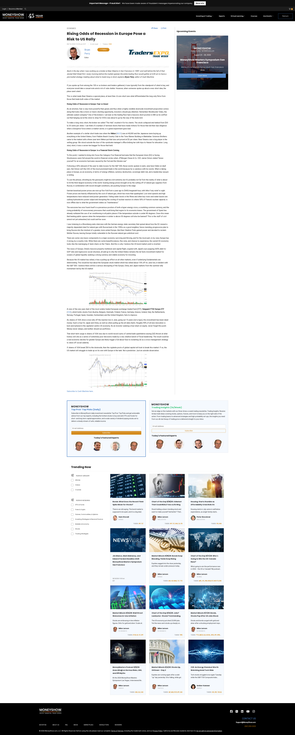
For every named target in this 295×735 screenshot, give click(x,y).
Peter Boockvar (204, 517)
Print (164, 28)
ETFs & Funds (79, 505)
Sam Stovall (124, 517)
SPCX (212, 635)
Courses (254, 16)
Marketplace (88, 725)
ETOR (134, 635)
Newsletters (104, 725)
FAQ (66, 725)
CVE (213, 692)
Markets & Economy (82, 524)
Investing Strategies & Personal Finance (89, 519)
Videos (77, 485)
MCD (172, 692)
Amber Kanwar (203, 685)
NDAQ (175, 581)
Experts (222, 16)
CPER (218, 635)
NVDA (209, 581)
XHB (176, 523)
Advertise (42, 725)
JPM (206, 581)
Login (4, 9)
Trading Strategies (81, 534)
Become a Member (16, 9)
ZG (179, 523)
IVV (203, 581)
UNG (136, 692)
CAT (170, 692)
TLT (142, 523)
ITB (181, 523)
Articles (77, 480)
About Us (55, 725)
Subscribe (106, 433)
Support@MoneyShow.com (246, 722)
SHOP (214, 581)
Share (155, 28)
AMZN (201, 635)
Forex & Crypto (80, 509)
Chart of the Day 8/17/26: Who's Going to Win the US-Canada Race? (204, 559)
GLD (205, 635)
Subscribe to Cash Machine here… (80, 391)
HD (172, 581)
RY (212, 581)
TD (217, 581)
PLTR (175, 692)
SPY (140, 523)
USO (142, 692)
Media (76, 725)
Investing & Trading (204, 16)
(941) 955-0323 (250, 726)
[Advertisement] (202, 109)
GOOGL (208, 635)
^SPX (181, 635)
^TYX (197, 635)
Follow (104, 50)
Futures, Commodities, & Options (86, 514)
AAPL (200, 581)
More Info (200, 3)
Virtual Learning (237, 16)
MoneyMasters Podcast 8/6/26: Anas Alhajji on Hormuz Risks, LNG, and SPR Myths (127, 670)
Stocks (77, 529)
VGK (110, 44)
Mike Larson (163, 517)
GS (137, 635)
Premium (285, 16)
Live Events (267, 16)
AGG (169, 581)
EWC (220, 581)
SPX (216, 692)
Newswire (118, 725)
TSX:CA (219, 692)
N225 (119, 133)
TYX (181, 581)
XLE (139, 692)
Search (50, 9)
